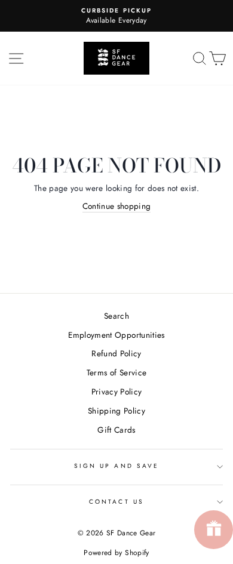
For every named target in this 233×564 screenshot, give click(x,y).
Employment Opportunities (116, 335)
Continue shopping (116, 206)
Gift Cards (116, 430)
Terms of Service (116, 372)
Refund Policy (116, 353)
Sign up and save (116, 465)
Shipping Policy (116, 411)
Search (116, 316)
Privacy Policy (116, 391)
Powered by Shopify (116, 552)
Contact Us (116, 501)
